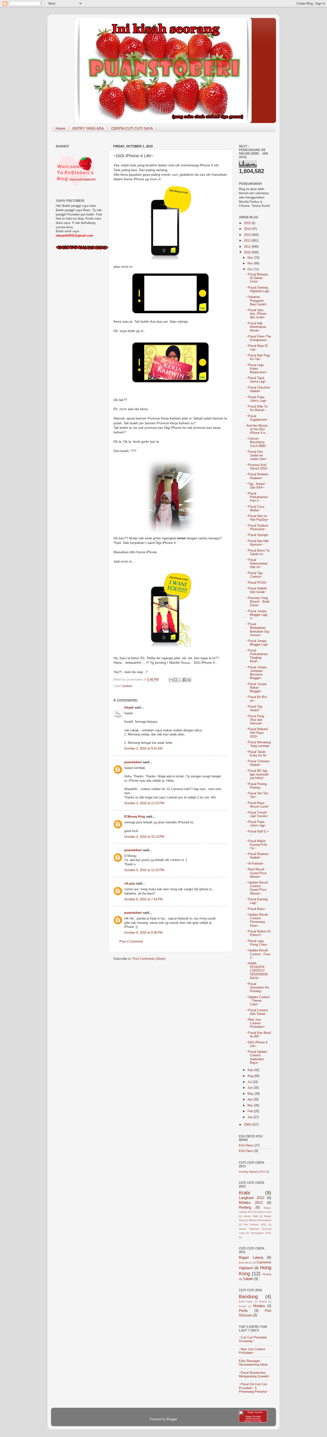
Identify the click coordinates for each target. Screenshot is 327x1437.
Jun (251, 1087)
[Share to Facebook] (184, 679)
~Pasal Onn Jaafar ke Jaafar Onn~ (256, 455)
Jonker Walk (250, 1216)
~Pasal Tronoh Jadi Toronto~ (257, 814)
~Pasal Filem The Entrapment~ (258, 338)
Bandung (248, 1296)
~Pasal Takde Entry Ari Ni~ (257, 753)
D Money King (134, 816)
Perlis (243, 1311)
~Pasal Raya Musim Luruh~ (258, 804)
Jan (251, 1117)
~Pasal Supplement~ (257, 417)
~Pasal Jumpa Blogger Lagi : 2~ (257, 615)
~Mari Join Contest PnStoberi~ (255, 1023)
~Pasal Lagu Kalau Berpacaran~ (257, 368)
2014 (248, 229)
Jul (250, 1082)
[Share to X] (180, 679)
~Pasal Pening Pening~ (256, 785)
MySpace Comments (253, 1421)
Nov (251, 263)
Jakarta (263, 1301)
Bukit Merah (245, 1262)
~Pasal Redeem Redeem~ (257, 476)
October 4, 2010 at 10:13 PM (144, 836)
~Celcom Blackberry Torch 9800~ (256, 442)
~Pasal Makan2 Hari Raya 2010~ (257, 732)
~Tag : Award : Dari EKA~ (256, 485)
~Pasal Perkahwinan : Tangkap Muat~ (258, 656)
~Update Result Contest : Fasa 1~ (258, 954)
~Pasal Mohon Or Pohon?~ (258, 933)
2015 (248, 223)
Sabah (248, 1279)
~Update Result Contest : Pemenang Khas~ (257, 920)
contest (127, 686)
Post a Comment (131, 941)
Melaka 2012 (251, 1202)
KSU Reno (246, 1145)
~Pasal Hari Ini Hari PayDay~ (257, 517)
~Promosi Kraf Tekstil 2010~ (257, 466)
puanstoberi (133, 762)
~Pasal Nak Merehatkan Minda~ (256, 327)
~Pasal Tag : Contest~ (255, 574)
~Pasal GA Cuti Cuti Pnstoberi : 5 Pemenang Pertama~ (253, 1388)
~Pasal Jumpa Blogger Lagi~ (257, 642)
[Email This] (171, 679)
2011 (248, 246)
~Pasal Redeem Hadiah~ (257, 855)
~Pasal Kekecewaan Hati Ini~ (257, 563)
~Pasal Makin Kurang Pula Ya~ (256, 844)
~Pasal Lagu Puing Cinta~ (257, 942)
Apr (250, 1099)
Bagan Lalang (251, 1257)
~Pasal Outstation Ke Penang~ (257, 987)
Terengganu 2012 (261, 1233)
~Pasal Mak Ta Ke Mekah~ (256, 408)
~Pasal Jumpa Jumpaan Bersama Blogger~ (256, 673)
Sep (251, 1070)
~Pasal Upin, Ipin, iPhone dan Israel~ (256, 313)
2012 (248, 240)
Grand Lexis (264, 1211)
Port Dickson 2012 (255, 1224)
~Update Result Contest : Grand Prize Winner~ (257, 888)
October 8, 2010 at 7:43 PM (143, 899)
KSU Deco (246, 1151)
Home (60, 128)
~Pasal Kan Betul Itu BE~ (258, 1034)
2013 (248, 235)
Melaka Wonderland (260, 1220)
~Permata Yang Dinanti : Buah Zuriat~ (258, 601)
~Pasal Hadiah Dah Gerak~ (256, 590)
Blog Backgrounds (253, 1419)
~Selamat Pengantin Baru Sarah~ (256, 300)
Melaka (259, 1306)
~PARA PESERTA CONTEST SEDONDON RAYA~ (257, 971)
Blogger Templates (253, 1416)
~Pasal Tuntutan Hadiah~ (257, 763)
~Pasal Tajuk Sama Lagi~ (256, 379)
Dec (251, 257)
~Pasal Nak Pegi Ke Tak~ (258, 357)
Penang (266, 1274)
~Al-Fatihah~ (255, 863)
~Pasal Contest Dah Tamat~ (257, 1012)
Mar (251, 1105)
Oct (251, 269)
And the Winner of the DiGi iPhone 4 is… (257, 429)
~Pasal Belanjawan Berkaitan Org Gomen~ (257, 630)
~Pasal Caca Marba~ (255, 508)
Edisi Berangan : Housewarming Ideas (253, 1362)
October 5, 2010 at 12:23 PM (144, 870)
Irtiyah (129, 707)
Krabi (244, 1192)
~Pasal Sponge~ (258, 535)
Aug (251, 1076)
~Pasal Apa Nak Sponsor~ (257, 542)
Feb (251, 1111)
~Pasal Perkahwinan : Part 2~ (258, 497)
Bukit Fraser (246, 1301)
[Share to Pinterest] (189, 679)
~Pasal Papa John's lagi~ (256, 823)
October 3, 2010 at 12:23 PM (144, 803)
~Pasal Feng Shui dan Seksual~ (255, 720)
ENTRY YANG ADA (88, 128)
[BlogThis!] (175, 679)
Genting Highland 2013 (252, 1171)
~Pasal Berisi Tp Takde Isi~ (258, 552)
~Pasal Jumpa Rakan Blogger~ (256, 687)
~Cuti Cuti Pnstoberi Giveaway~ (253, 1339)
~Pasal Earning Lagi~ (257, 901)
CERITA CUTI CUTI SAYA (132, 128)
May (251, 1093)
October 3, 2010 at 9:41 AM (143, 748)
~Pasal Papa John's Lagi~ (256, 399)
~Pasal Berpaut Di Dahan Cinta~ (257, 278)
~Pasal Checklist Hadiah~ (258, 389)
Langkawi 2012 (251, 1198)
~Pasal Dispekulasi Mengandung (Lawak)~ (254, 1374)
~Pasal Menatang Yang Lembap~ (258, 744)
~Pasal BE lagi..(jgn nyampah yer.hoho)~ (257, 774)
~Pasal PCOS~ (257, 582)
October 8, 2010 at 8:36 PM (143, 932)
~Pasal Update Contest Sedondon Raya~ (256, 1057)
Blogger (172, 1419)
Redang (245, 1207)
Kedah (242, 1306)
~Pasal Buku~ (256, 909)
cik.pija (129, 883)
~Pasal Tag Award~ (254, 708)
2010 (248, 252)
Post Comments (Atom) (149, 958)
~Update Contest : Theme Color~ (258, 1000)
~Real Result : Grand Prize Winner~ (256, 873)
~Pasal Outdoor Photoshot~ (257, 527)
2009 (248, 1124)
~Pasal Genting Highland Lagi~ (258, 289)
